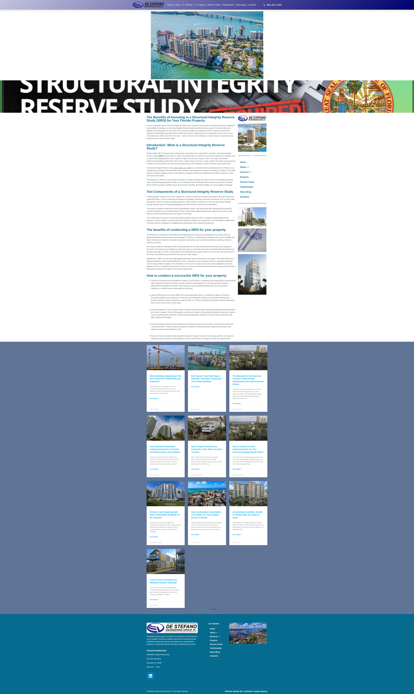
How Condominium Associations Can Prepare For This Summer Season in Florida (206, 515)
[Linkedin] (150, 676)
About (177, 5)
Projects (201, 5)
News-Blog (240, 5)
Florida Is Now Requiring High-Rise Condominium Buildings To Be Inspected (165, 515)
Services (189, 5)
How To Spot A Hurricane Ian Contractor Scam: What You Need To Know (206, 449)
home (169, 5)
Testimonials (228, 5)
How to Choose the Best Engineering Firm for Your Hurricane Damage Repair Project (248, 449)
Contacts (252, 5)
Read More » (154, 398)
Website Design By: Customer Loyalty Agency (246, 691)
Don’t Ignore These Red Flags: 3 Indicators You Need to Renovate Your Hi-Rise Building (206, 379)
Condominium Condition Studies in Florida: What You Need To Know (248, 515)
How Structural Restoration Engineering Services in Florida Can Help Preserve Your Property (165, 449)
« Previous (201, 609)
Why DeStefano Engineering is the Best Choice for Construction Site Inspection (165, 379)
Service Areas (213, 5)
